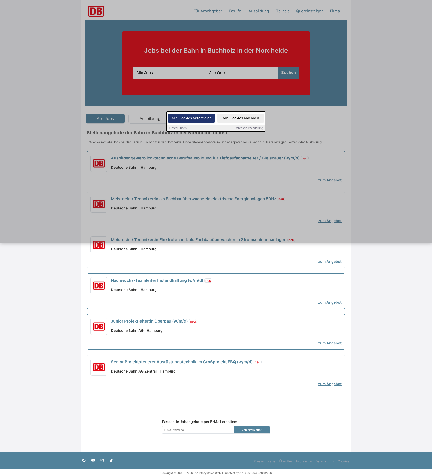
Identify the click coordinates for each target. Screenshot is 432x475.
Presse (259, 461)
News (271, 461)
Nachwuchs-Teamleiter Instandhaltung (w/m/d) (161, 280)
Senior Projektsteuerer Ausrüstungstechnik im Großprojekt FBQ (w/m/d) (186, 361)
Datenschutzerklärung (249, 128)
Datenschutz (325, 461)
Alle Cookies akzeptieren (191, 118)
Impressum (304, 461)
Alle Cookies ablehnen (241, 118)
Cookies (343, 461)
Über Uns (285, 461)
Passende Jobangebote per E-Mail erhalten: (199, 421)
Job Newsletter (251, 430)
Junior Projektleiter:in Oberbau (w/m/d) (153, 321)
